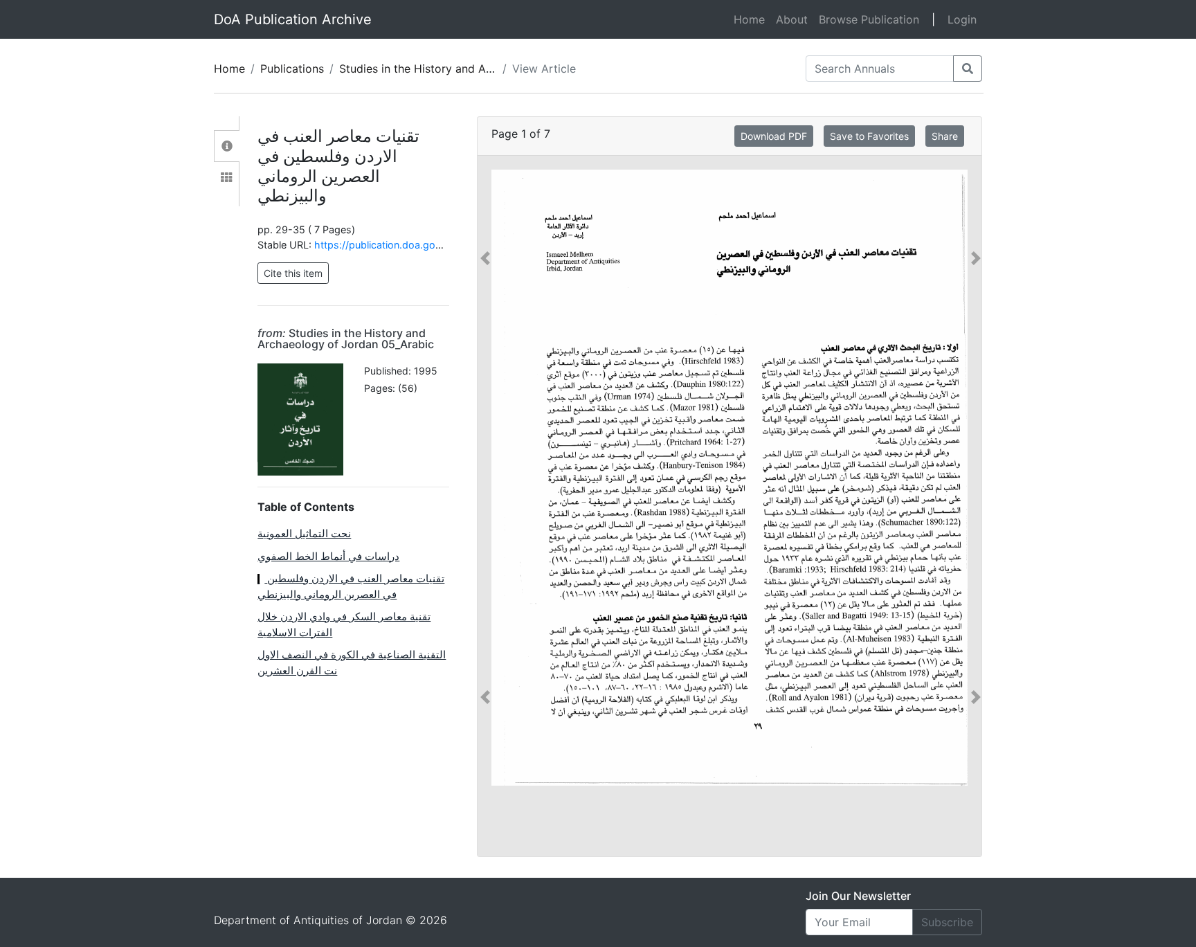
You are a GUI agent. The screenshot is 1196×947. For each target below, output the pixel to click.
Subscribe (947, 922)
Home (752, 19)
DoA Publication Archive (293, 19)
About (792, 19)
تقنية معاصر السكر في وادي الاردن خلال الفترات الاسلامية (344, 624)
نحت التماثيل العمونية (304, 533)
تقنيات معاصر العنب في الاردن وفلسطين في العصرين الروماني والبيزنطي (350, 586)
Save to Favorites (869, 136)
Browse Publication (869, 19)
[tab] (226, 146)
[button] (485, 478)
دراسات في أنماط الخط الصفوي (328, 556)
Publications (292, 68)
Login (962, 19)
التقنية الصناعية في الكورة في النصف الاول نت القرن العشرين (351, 662)
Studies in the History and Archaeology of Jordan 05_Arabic (345, 338)
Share (945, 136)
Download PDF (774, 136)
